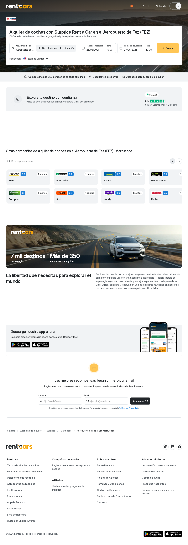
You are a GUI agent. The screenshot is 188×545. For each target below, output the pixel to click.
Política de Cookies (107, 477)
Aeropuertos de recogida (21, 483)
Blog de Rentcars (16, 514)
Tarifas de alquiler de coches (23, 465)
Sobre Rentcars (105, 465)
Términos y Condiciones (110, 483)
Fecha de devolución (133, 46)
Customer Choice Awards (21, 520)
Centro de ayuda (151, 477)
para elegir (17, 261)
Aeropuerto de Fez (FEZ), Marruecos (95, 430)
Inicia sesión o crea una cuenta (159, 465)
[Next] (179, 161)
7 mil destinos (28, 256)
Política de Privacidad (128, 408)
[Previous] (172, 161)
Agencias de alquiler (30, 430)
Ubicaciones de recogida (21, 477)
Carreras (102, 502)
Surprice (51, 430)
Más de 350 (65, 256)
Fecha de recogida (95, 46)
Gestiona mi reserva (153, 471)
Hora (108, 46)
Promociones (14, 496)
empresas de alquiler (62, 261)
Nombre (42, 395)
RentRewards (14, 490)
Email (86, 395)
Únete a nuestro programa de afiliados (68, 488)
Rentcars (10, 430)
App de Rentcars (16, 502)
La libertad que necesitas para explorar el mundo (48, 278)
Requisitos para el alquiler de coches (158, 492)
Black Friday (14, 508)
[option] (26, 459)
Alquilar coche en (23, 46)
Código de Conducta (108, 490)
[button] (154, 94)
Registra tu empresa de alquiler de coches (71, 467)
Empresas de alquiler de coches (24, 471)
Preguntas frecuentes (154, 483)
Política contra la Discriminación (114, 496)
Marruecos (66, 430)
